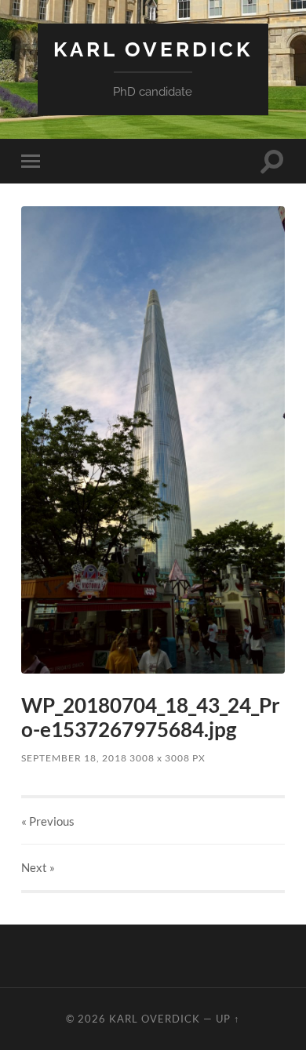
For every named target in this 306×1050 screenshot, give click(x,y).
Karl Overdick (153, 49)
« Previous (48, 821)
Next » (38, 867)
